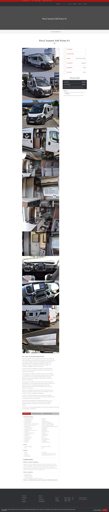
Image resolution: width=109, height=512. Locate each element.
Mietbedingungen (36, 413)
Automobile (41, 499)
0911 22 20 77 (25, 0)
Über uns (80, 3)
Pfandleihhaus (42, 501)
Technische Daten (47, 413)
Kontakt (85, 3)
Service (69, 3)
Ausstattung (26, 413)
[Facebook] (83, 0)
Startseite (58, 3)
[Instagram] (86, 0)
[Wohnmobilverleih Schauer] (26, 3)
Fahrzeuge (64, 3)
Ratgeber (75, 3)
